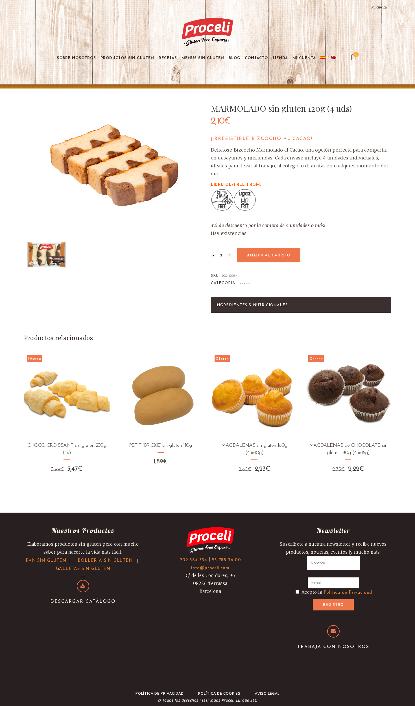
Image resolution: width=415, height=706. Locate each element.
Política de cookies (219, 693)
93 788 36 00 (226, 560)
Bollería (244, 283)
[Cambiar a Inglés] (334, 58)
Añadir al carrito (268, 255)
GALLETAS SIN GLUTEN (83, 569)
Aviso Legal (267, 693)
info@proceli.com (210, 568)
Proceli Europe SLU (240, 700)
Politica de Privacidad (348, 593)
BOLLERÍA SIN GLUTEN (105, 561)
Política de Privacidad (160, 693)
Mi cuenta (379, 7)
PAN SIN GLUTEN (46, 561)
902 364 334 (193, 560)
